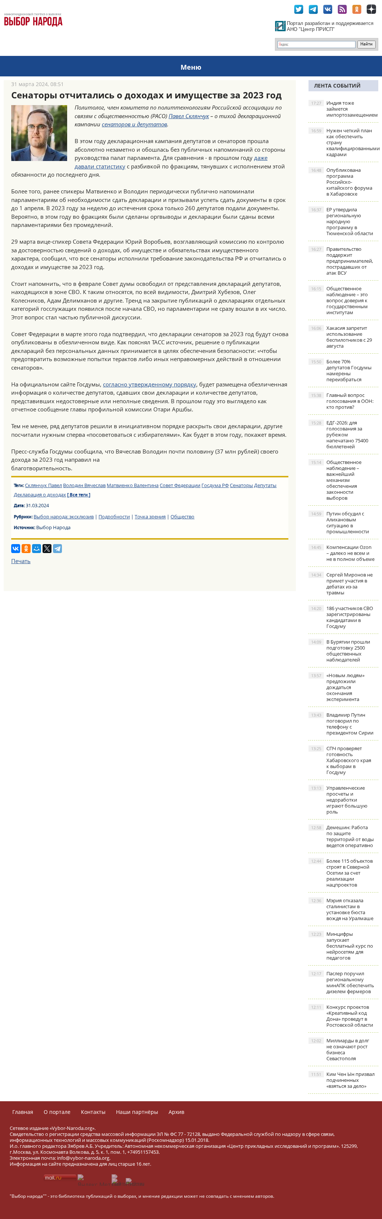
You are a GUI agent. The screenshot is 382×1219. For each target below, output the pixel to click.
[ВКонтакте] (15, 548)
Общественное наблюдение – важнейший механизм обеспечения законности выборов (336, 480)
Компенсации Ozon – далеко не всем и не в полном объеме (343, 553)
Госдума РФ (215, 485)
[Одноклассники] (26, 548)
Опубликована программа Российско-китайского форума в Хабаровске (341, 182)
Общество (182, 516)
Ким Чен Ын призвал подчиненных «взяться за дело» (343, 1080)
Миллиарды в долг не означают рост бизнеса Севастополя (340, 1049)
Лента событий (337, 85)
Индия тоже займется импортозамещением (344, 109)
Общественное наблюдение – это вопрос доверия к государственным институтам (339, 300)
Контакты (93, 1111)
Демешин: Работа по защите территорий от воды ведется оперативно (342, 836)
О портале (57, 1111)
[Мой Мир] (36, 548)
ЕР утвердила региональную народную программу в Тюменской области (342, 221)
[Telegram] (57, 548)
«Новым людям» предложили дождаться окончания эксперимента (337, 687)
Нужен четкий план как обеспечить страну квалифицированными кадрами (344, 142)
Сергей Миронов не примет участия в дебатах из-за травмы (342, 583)
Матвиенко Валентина (133, 485)
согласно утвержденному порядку (149, 384)
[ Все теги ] (78, 495)
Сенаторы (241, 485)
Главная (22, 1111)
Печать (21, 561)
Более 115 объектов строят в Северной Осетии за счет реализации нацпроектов (342, 873)
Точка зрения (150, 516)
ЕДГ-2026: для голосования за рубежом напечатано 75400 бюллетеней (339, 434)
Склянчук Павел (43, 485)
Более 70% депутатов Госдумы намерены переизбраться (341, 370)
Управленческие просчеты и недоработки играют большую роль (339, 799)
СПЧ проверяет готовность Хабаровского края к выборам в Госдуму (341, 760)
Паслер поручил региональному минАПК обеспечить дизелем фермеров (342, 982)
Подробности (114, 516)
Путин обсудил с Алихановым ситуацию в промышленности (340, 522)
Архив (176, 1111)
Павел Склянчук (189, 116)
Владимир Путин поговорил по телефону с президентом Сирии (342, 723)
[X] (47, 548)
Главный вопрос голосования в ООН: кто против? (342, 401)
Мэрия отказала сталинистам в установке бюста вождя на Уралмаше (342, 909)
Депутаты (265, 485)
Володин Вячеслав (84, 485)
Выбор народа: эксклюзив (64, 516)
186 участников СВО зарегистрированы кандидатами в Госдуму (342, 617)
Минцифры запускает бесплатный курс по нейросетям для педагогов (342, 946)
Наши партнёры (137, 1111)
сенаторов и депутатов (134, 124)
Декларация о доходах (40, 494)
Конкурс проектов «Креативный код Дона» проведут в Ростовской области (342, 1016)
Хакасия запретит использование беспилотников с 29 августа (341, 337)
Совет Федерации (180, 485)
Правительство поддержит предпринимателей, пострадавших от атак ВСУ (342, 261)
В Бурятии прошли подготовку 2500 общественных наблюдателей (340, 650)
